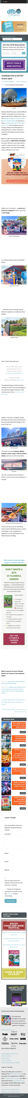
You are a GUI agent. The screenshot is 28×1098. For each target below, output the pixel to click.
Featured (21, 681)
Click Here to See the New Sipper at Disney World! (14, 561)
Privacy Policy (5, 1058)
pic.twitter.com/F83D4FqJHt (14, 373)
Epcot (17, 681)
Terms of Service (6, 1060)
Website (7, 870)
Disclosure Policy (6, 1056)
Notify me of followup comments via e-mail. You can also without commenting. (13, 892)
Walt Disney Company (16, 1074)
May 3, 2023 (20, 380)
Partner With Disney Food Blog (10, 1063)
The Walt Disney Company (11, 1078)
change (11, 687)
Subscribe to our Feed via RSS (10, 1090)
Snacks (3, 683)
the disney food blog (14, 9)
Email (7, 861)
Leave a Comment (21, 81)
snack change (19, 691)
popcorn (15, 689)
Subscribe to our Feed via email (10, 1092)
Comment (8, 834)
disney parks (11, 681)
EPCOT (3, 85)
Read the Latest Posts (8, 37)
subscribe (10, 894)
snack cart (12, 691)
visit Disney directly (18, 1081)
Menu (6, 1)
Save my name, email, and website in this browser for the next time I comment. (13, 883)
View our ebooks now (7, 1030)
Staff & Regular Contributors (9, 1054)
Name (7, 853)
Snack (7, 691)
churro (15, 687)
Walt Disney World (11, 683)
